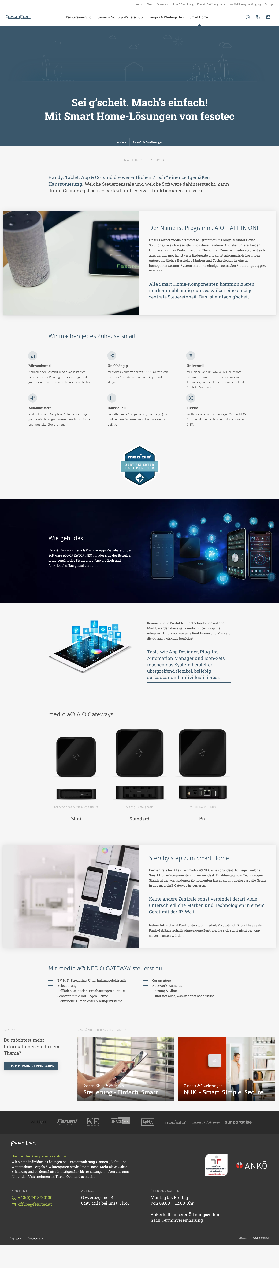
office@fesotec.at (35, 1204)
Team (150, 4)
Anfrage (269, 4)
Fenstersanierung (79, 17)
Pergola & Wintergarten (166, 17)
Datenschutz (35, 1238)
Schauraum (163, 4)
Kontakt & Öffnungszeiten (211, 4)
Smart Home (198, 17)
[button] (90, 646)
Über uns (138, 4)
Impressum (16, 1238)
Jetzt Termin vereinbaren (31, 1066)
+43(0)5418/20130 (35, 1197)
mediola (121, 142)
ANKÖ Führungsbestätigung (245, 4)
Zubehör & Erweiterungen (147, 142)
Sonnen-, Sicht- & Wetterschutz (120, 17)
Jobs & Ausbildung (183, 4)
